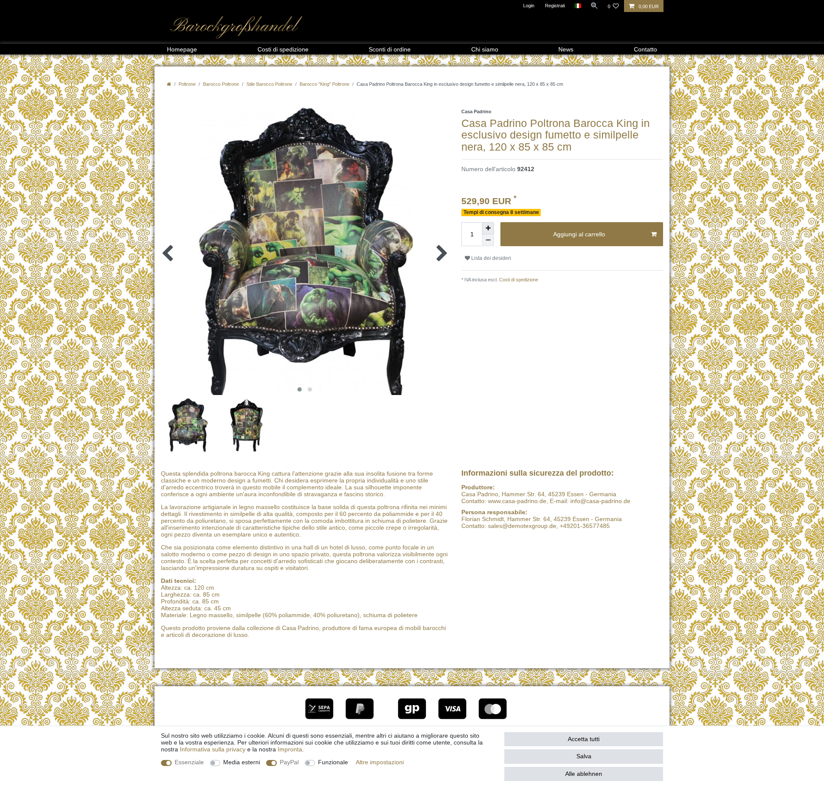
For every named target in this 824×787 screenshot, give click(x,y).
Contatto (645, 49)
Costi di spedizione (283, 49)
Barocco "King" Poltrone (324, 84)
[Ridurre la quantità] (488, 240)
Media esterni (241, 762)
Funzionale (333, 762)
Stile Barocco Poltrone (269, 84)
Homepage (182, 49)
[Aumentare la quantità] (488, 228)
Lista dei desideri (490, 258)
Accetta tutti (584, 739)
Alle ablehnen (583, 773)
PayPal (289, 762)
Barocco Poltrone (221, 84)
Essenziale (189, 762)
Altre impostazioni (380, 762)
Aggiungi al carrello (579, 234)
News (565, 49)
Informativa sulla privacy (212, 749)
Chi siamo (484, 49)
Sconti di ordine (390, 49)
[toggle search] (594, 5)
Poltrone (187, 84)
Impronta (290, 749)
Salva (583, 756)
